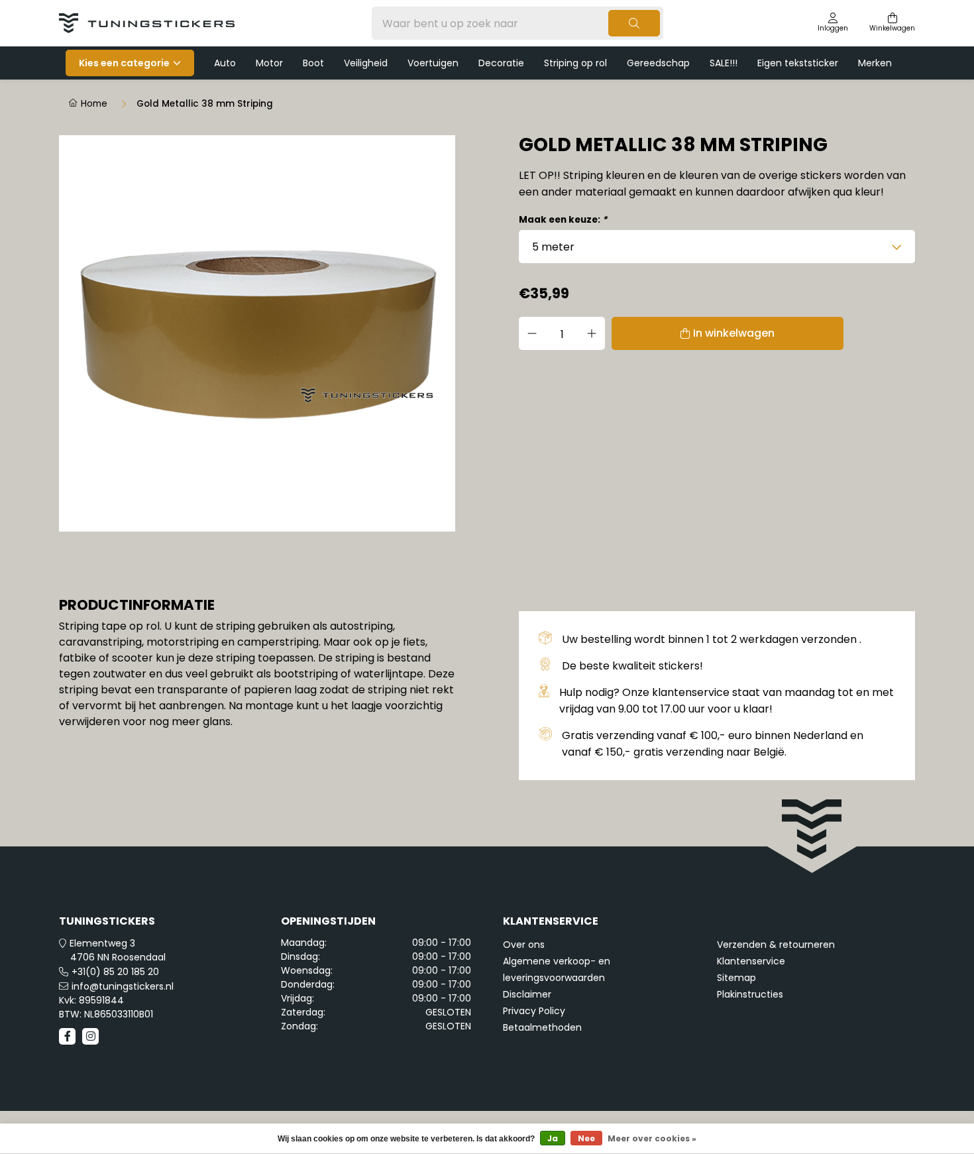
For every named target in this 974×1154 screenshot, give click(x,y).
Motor (269, 63)
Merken (875, 63)
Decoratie (501, 63)
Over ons (524, 944)
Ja (552, 1138)
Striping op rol (575, 63)
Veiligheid (366, 63)
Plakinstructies (750, 994)
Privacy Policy (534, 1010)
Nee (586, 1138)
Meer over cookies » (652, 1138)
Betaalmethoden (542, 1027)
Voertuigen (433, 63)
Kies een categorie (124, 63)
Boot (313, 63)
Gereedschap (658, 63)
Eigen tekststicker (797, 63)
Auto (225, 63)
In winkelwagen (734, 333)
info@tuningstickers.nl (123, 986)
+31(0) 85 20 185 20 (115, 971)
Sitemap (736, 977)
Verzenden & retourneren (776, 944)
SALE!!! (723, 63)
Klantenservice (751, 961)
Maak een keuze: (563, 219)
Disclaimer (527, 994)
